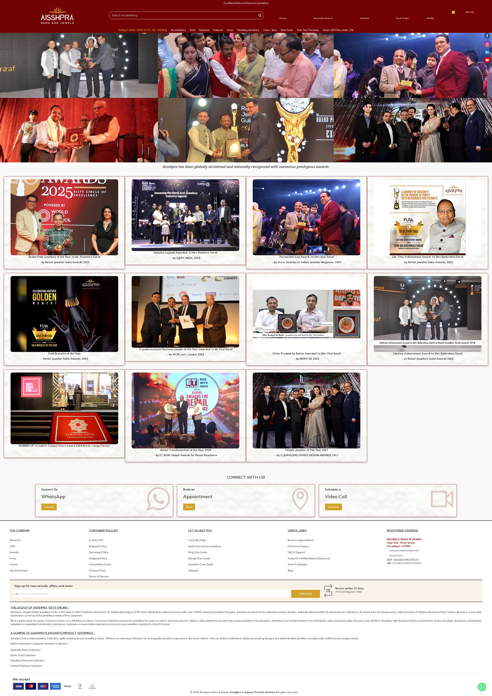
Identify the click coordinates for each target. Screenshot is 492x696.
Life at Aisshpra (19, 570)
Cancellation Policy (100, 564)
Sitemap (193, 570)
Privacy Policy (97, 570)
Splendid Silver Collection (26, 649)
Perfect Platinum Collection (26, 665)
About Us (15, 540)
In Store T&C (96, 540)
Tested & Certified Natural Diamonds (309, 558)
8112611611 (396, 555)
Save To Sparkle (297, 564)
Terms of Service (99, 576)
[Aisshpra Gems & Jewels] (57, 16)
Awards (14, 552)
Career (14, 564)
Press (13, 558)
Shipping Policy (98, 558)
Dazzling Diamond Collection (28, 660)
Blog (290, 570)
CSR (12, 546)
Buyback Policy (98, 546)
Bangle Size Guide (199, 558)
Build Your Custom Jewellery (204, 546)
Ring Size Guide (197, 552)
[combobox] (186, 15)
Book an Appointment (300, 540)
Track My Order (197, 540)
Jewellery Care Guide (200, 564)
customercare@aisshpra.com (404, 550)
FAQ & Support (296, 552)
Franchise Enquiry (298, 546)
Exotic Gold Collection (23, 655)
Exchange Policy (98, 552)
